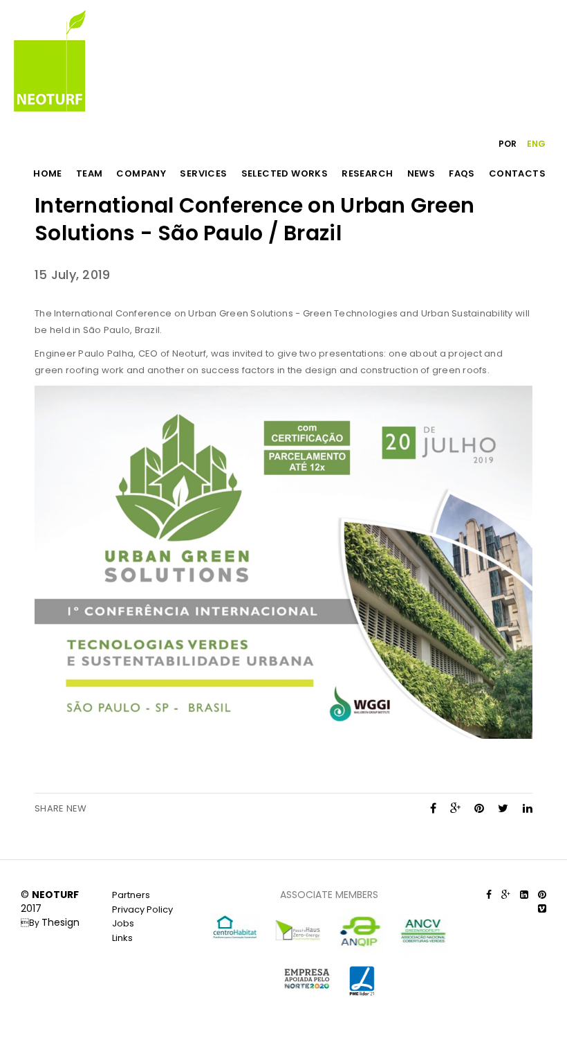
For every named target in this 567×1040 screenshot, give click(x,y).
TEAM (89, 173)
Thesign (60, 922)
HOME (47, 173)
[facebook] (433, 808)
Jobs (123, 923)
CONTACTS (517, 173)
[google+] (455, 808)
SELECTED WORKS (284, 173)
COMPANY (141, 173)
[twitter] (503, 808)
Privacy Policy (142, 909)
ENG (536, 144)
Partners (131, 895)
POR (508, 144)
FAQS (462, 173)
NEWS (421, 173)
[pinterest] (479, 808)
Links (122, 937)
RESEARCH (367, 173)
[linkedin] (527, 808)
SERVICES (203, 173)
